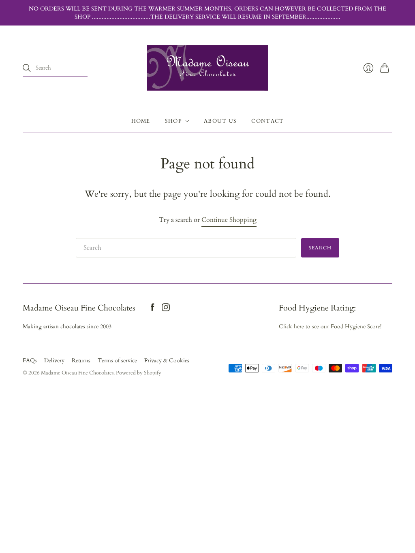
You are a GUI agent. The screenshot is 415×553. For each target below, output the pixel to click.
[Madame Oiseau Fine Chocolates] (207, 68)
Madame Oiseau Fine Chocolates (77, 372)
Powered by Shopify (138, 372)
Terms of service (117, 360)
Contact (267, 121)
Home (140, 121)
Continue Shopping (229, 219)
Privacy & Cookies (166, 360)
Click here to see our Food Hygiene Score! (330, 326)
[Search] (27, 68)
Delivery (54, 360)
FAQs (30, 360)
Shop (173, 121)
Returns (81, 360)
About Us (220, 121)
